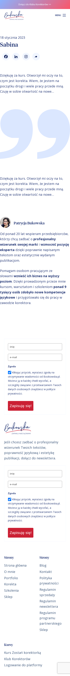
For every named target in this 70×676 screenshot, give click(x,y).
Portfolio (11, 578)
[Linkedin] (15, 56)
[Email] (35, 56)
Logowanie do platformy (23, 665)
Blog (42, 565)
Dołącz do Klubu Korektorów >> (34, 4)
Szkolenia (11, 590)
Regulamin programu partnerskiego (50, 618)
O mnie (9, 571)
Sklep (8, 597)
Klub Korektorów (17, 659)
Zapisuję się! (21, 406)
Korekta (10, 584)
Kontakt (45, 571)
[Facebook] (5, 56)
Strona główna (15, 565)
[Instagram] (25, 56)
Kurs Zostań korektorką (22, 652)
